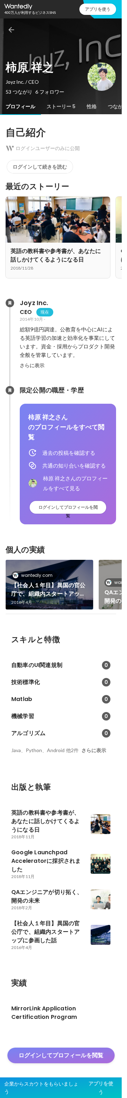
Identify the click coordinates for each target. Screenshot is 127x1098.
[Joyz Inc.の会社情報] (10, 303)
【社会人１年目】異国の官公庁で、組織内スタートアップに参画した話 (48, 589)
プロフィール (20, 106)
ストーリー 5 (61, 106)
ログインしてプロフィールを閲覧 (68, 509)
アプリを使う (97, 9)
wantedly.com (37, 575)
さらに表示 (32, 365)
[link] (49, 584)
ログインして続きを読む (40, 166)
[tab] (20, 106)
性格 (92, 106)
